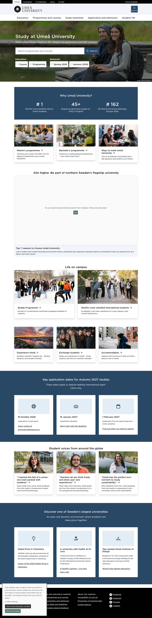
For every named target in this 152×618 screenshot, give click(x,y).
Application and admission (103, 17)
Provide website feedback (57, 608)
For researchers (40, 2)
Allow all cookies (13, 611)
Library (52, 2)
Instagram (117, 598)
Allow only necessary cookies (18, 606)
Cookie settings (84, 604)
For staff (61, 2)
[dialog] (24, 599)
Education (22, 17)
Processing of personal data (90, 601)
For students (27, 2)
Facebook (117, 594)
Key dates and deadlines (56, 604)
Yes (75, 212)
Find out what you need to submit (118, 429)
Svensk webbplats (131, 2)
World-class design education (116, 568)
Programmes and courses (47, 17)
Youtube (116, 602)
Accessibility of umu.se (88, 597)
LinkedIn (116, 606)
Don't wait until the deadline (73, 426)
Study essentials (74, 17)
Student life (128, 17)
